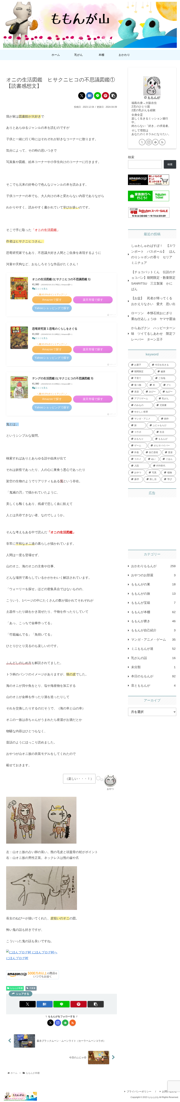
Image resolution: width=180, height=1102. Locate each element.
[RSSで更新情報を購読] (72, 1023)
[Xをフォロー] (50, 1023)
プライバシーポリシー (139, 1091)
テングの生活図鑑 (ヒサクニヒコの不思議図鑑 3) (62, 378)
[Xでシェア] (81, 95)
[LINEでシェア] (97, 95)
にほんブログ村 (17, 958)
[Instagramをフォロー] (58, 1023)
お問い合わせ (169, 1091)
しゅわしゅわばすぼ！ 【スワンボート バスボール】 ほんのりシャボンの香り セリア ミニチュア (153, 254)
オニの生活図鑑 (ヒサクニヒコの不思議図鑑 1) (61, 279)
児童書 (32, 988)
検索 (131, 157)
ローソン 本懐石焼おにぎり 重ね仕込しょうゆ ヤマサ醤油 (153, 315)
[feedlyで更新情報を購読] (65, 1023)
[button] (113, 95)
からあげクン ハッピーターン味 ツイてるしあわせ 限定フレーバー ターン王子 (153, 333)
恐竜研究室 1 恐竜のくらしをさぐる (54, 328)
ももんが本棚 (16, 988)
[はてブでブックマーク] (89, 95)
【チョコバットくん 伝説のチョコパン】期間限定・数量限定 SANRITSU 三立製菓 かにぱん (153, 280)
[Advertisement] (152, 522)
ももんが (153, 97)
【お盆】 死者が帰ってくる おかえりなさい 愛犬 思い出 (153, 301)
